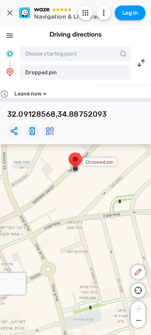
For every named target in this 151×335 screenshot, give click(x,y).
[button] (75, 72)
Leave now (27, 94)
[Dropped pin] (75, 163)
